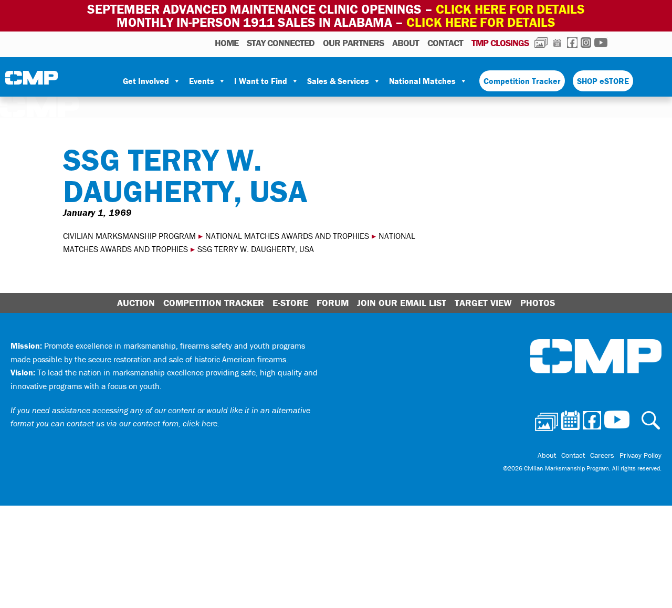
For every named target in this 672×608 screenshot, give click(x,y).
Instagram (586, 43)
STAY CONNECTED (280, 43)
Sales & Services (338, 81)
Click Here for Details (480, 22)
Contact (445, 43)
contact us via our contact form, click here (142, 423)
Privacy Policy (641, 455)
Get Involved (146, 81)
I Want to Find (260, 81)
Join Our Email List (401, 303)
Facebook (572, 43)
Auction (136, 303)
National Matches (422, 81)
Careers (602, 455)
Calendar (557, 43)
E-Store (290, 303)
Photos (541, 43)
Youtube (600, 43)
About (405, 43)
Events (201, 81)
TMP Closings (500, 43)
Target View (483, 303)
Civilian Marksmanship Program (31, 81)
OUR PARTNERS (353, 43)
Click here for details (510, 9)
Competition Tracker (522, 81)
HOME (226, 43)
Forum (333, 303)
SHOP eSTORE (603, 81)
